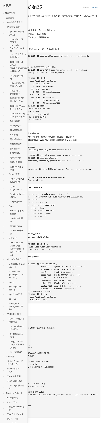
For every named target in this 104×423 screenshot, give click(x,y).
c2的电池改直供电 (17, 77)
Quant (11, 206)
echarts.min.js (16, 226)
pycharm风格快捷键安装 (17, 327)
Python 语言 (14, 174)
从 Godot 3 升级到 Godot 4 (17, 265)
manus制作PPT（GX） (14, 370)
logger (11, 282)
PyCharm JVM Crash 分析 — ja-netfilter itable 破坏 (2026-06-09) (17, 249)
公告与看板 (15, 153)
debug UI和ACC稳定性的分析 (17, 84)
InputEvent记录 (15, 294)
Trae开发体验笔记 (15, 414)
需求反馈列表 (16, 139)
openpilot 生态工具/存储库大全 (17, 107)
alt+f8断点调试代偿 (16, 335)
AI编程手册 (10, 13)
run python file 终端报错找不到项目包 (17, 344)
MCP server (12, 419)
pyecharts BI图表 (16, 219)
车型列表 (14, 135)
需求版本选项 (16, 157)
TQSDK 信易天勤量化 (17, 212)
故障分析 (13, 238)
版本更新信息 (16, 130)
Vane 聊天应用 (14, 376)
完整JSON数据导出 (16, 168)
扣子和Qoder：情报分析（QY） (15, 362)
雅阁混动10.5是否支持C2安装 (17, 99)
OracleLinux (95, 7)
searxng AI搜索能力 (16, 387)
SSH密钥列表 (16, 126)
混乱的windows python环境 (17, 180)
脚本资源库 (15, 148)
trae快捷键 (12, 402)
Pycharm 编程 (13, 27)
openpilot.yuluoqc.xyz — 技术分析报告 (17, 115)
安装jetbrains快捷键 (16, 408)
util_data (12, 299)
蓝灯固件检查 (16, 162)
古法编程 (10, 18)
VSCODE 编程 (14, 314)
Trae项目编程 (12, 398)
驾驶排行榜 (15, 121)
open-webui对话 (14, 381)
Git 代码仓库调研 (15, 22)
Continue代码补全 (14, 393)
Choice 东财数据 (16, 232)
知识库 (7, 5)
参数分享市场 (16, 144)
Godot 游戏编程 (14, 259)
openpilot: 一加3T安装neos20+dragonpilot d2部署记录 (17, 66)
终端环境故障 (16, 202)
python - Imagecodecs (16, 188)
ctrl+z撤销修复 (16, 352)
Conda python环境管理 (17, 195)
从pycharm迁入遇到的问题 (16, 320)
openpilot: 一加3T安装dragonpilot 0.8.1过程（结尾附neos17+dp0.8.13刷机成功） (17, 48)
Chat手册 (10, 356)
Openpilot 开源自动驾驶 (16, 33)
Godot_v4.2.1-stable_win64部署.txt (16, 306)
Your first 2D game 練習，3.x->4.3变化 (16, 274)
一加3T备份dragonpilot (15, 92)
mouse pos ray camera (15, 288)
